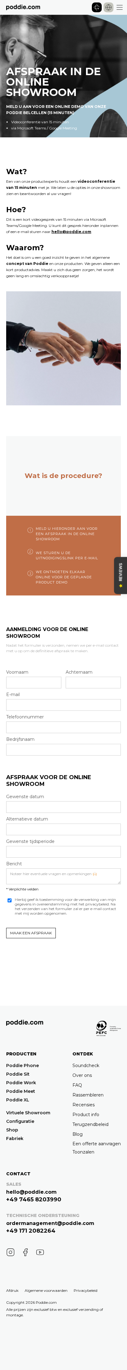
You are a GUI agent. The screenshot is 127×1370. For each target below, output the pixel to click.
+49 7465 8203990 (33, 1199)
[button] (108, 7)
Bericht (14, 864)
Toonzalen (83, 1152)
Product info (85, 1114)
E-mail (13, 694)
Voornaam (17, 672)
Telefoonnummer (25, 717)
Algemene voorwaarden (46, 1290)
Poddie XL (17, 1100)
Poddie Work (21, 1082)
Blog (77, 1134)
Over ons (82, 1075)
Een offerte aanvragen (96, 1143)
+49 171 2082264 (30, 1231)
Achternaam (79, 672)
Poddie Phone (22, 1065)
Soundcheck (85, 1065)
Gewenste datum (25, 796)
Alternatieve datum (27, 819)
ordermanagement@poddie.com (50, 1223)
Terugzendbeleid (90, 1124)
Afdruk (12, 1290)
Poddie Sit (18, 1074)
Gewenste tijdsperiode (30, 841)
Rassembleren (88, 1095)
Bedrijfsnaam (20, 739)
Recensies (83, 1105)
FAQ (77, 1085)
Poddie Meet (20, 1091)
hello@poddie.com (71, 231)
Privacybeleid (85, 1290)
